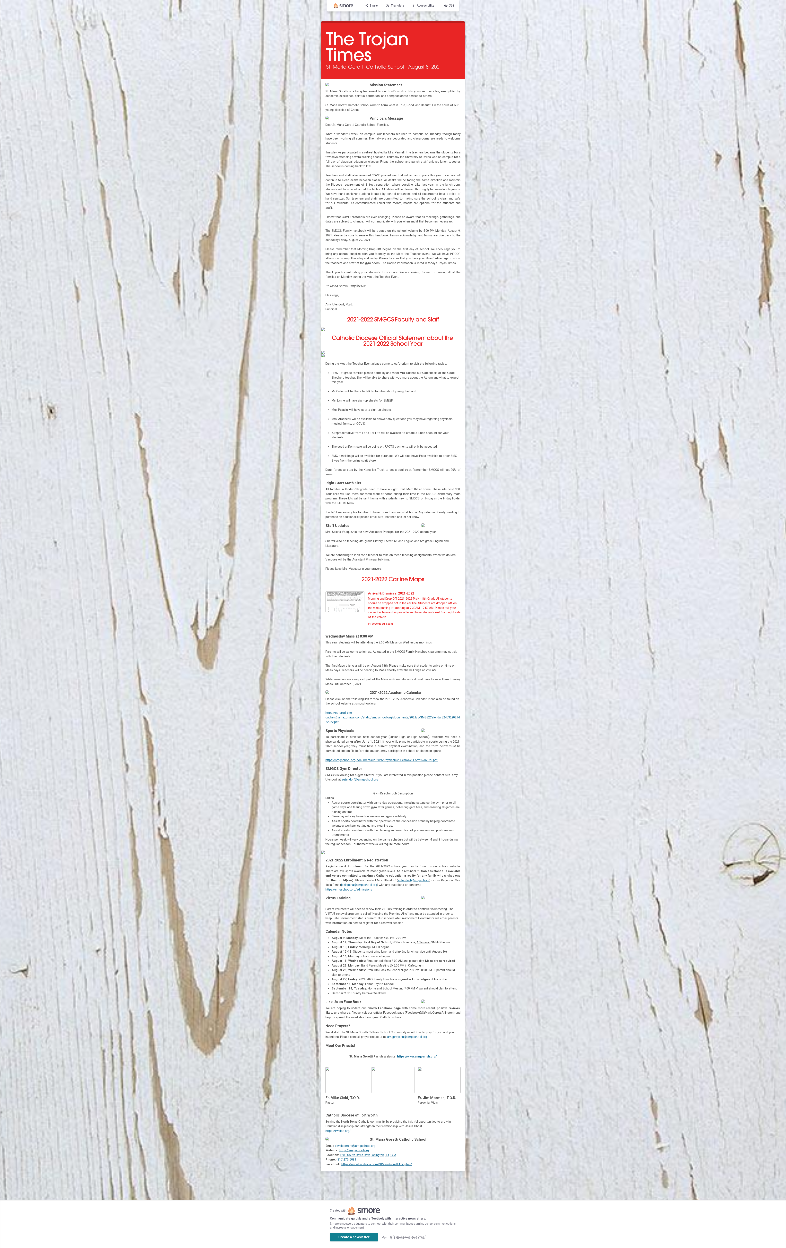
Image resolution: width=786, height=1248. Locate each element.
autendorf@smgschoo (413, 880)
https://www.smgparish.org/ (417, 1056)
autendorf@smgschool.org (360, 779)
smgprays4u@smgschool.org (407, 1037)
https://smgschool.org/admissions (348, 889)
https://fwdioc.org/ (338, 1131)
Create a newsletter (354, 1237)
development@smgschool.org (355, 1146)
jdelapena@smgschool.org (359, 885)
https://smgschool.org (354, 1150)
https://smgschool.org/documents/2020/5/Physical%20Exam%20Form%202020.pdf (381, 760)
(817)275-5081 (346, 1159)
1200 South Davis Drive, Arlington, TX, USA (368, 1155)
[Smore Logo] (343, 5)
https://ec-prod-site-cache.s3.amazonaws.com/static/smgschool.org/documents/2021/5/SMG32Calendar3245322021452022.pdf (392, 717)
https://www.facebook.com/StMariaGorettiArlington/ (376, 1164)
